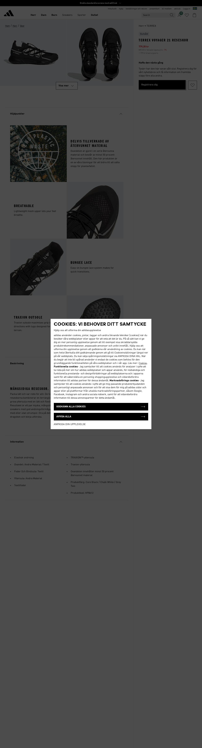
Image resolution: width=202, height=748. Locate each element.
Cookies (143, 363)
